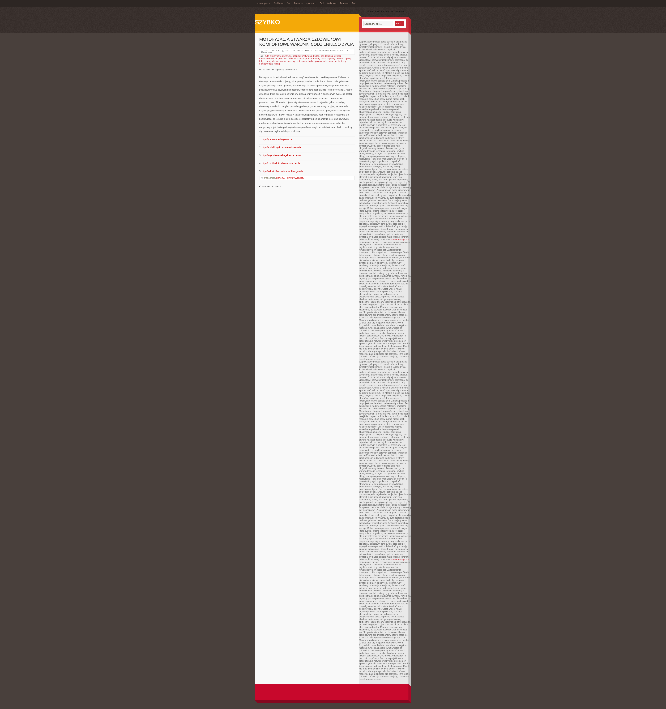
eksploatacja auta (303, 58)
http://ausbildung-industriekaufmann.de (281, 147)
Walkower (332, 3)
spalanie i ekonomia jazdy (327, 61)
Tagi (322, 3)
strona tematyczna (400, 239)
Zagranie (344, 3)
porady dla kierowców (275, 61)
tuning (277, 63)
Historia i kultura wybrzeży (290, 178)
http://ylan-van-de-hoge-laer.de (277, 139)
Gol (288, 3)
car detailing (327, 56)
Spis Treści (311, 4)
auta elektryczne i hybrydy (278, 56)
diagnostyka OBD (284, 58)
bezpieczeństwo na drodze (306, 56)
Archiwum (279, 3)
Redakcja (298, 3)
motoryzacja (319, 58)
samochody (307, 61)
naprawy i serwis (335, 58)
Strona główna (263, 4)
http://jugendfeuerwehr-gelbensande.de (281, 155)
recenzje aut (294, 61)
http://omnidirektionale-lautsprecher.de (281, 163)
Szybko (267, 23)
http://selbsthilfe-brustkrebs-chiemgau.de (282, 171)
